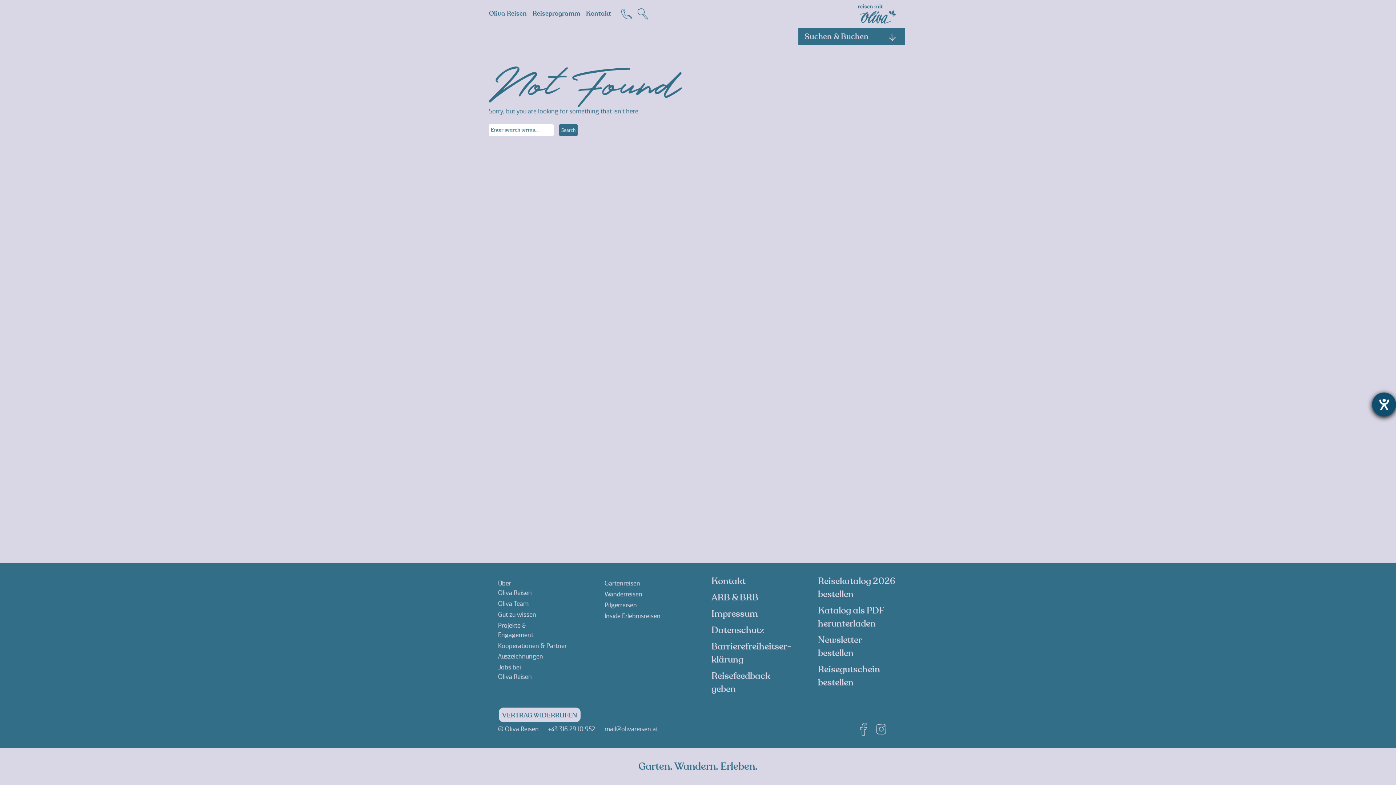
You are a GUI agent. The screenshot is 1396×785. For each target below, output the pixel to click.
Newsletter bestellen (840, 646)
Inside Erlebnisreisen (633, 616)
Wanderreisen (623, 594)
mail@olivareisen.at (631, 729)
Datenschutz (737, 630)
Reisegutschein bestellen (849, 676)
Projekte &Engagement (515, 630)
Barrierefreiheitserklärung (751, 653)
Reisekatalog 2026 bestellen (856, 587)
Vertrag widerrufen (539, 715)
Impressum (734, 614)
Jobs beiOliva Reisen (515, 672)
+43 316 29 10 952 (571, 729)
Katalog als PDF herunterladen (851, 617)
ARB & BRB (734, 597)
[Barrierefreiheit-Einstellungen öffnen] (1384, 404)
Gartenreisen (622, 583)
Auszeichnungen (520, 656)
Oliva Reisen (508, 13)
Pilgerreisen (621, 605)
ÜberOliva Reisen (515, 588)
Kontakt (598, 13)
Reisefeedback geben (740, 682)
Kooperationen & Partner (532, 646)
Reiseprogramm (556, 13)
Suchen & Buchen (837, 37)
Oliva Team (513, 604)
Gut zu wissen (517, 615)
